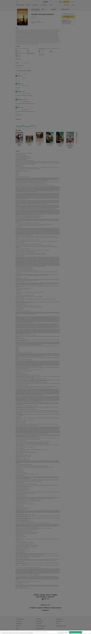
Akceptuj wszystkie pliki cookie (75, 632)
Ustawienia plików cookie (63, 632)
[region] (45, 632)
